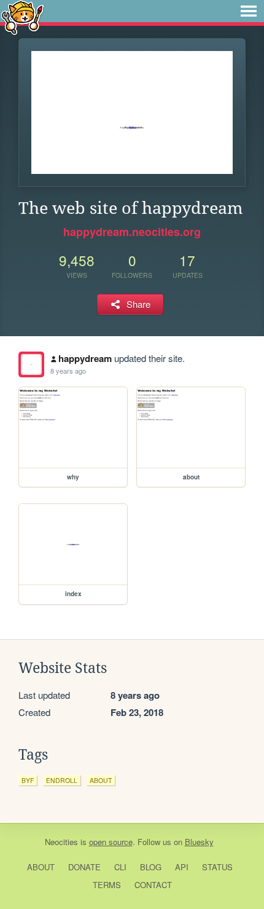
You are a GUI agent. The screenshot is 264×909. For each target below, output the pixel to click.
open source (111, 842)
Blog (150, 867)
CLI (120, 867)
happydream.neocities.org (132, 232)
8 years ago (68, 371)
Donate (84, 867)
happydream (85, 358)
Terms (107, 885)
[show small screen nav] (248, 11)
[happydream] (31, 364)
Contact (153, 885)
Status (217, 867)
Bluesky (199, 842)
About (41, 867)
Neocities (61, 842)
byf (27, 780)
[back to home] (22, 16)
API (181, 867)
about (101, 780)
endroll (61, 780)
